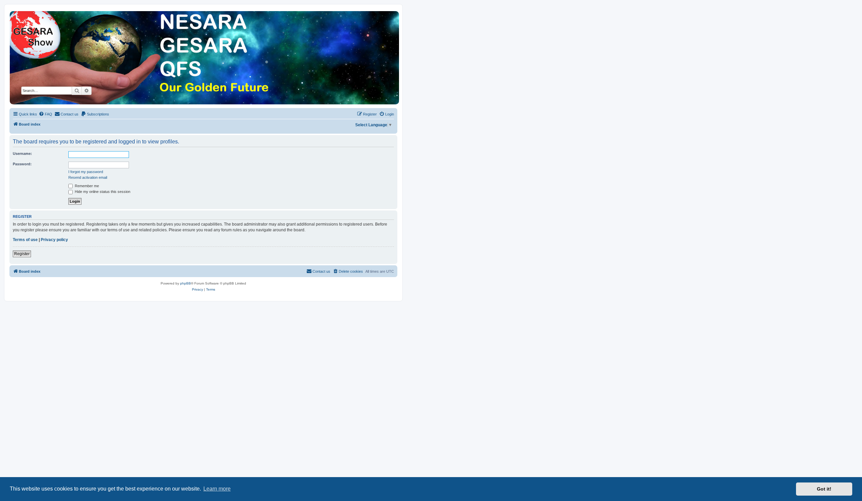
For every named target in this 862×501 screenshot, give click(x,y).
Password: (22, 164)
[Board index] (203, 57)
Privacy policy (54, 239)
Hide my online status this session (102, 192)
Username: (22, 154)
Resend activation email (87, 177)
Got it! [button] (824, 489)
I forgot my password (85, 172)
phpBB (185, 283)
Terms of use (25, 239)
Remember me (86, 186)
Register (22, 254)
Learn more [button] (217, 489)
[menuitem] (45, 114)
